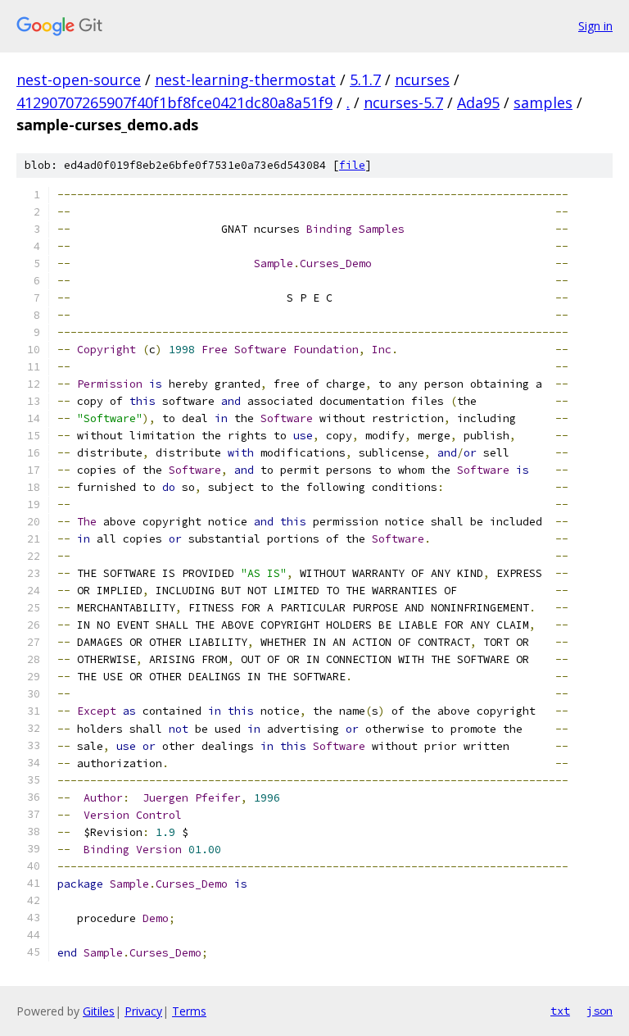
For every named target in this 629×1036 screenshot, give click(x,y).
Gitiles (99, 1011)
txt (560, 1010)
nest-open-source (78, 79)
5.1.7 (365, 79)
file (352, 165)
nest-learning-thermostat (245, 79)
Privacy (143, 1011)
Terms (189, 1011)
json (599, 1010)
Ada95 (478, 102)
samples (543, 102)
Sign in (595, 26)
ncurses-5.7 (403, 102)
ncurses (422, 79)
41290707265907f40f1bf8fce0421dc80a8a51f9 (174, 102)
